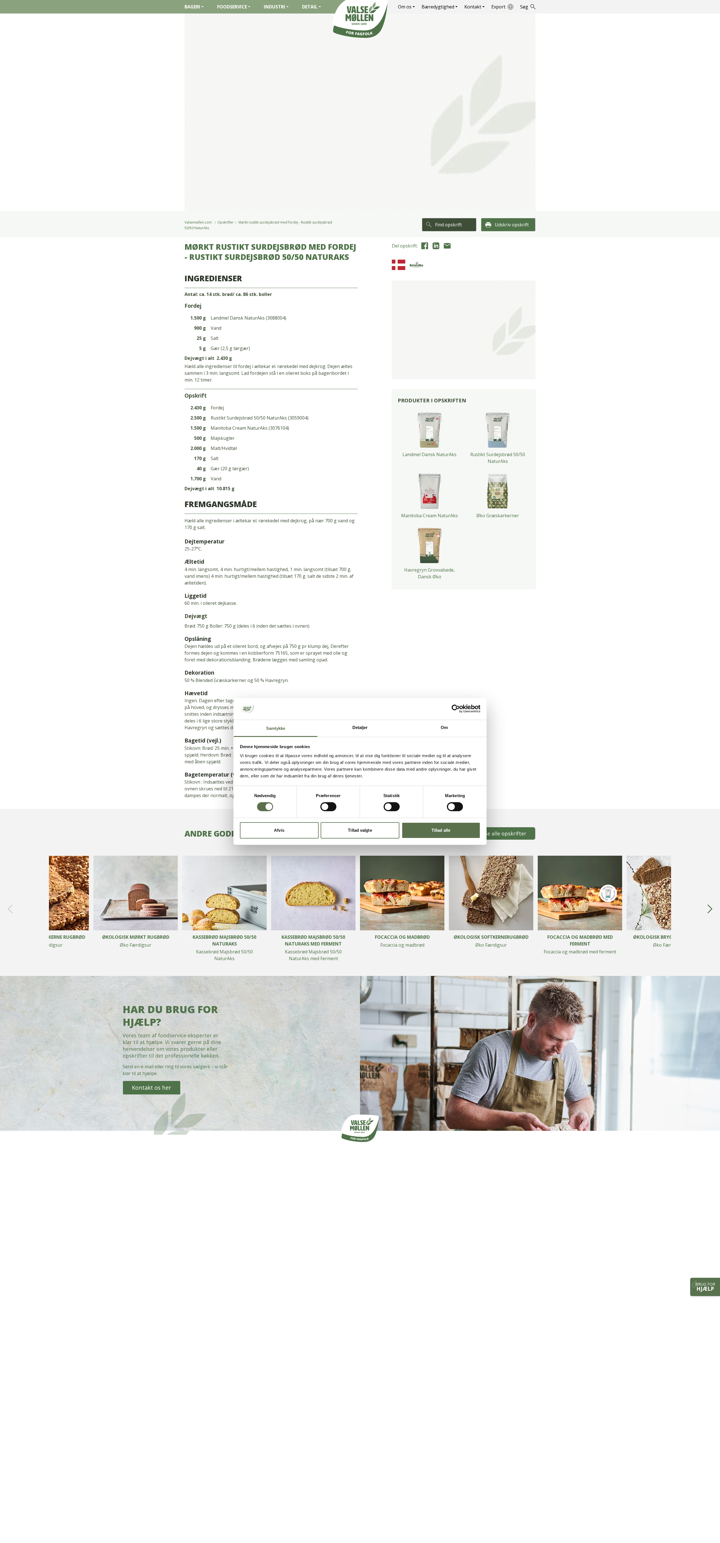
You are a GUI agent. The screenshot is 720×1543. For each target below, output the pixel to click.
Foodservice (232, 7)
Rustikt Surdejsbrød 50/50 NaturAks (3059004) (260, 418)
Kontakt (472, 7)
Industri (274, 7)
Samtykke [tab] (275, 728)
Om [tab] (444, 727)
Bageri (192, 7)
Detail (310, 7)
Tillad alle (440, 830)
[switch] (328, 806)
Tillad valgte (360, 830)
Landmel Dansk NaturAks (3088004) (248, 318)
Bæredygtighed (438, 7)
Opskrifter (225, 222)
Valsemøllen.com (198, 222)
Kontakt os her (151, 1087)
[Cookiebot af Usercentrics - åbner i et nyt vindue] (455, 708)
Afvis (279, 830)
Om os (404, 7)
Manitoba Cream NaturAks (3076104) (250, 428)
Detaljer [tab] (360, 727)
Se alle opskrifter (505, 833)
